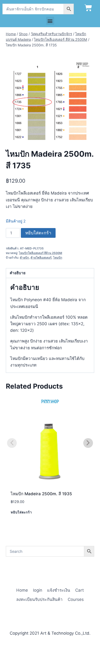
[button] (50, 21)
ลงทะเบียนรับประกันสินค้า (39, 599)
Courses (76, 599)
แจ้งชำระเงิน (58, 590)
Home (22, 590)
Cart (79, 590)
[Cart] (88, 8)
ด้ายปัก (24, 257)
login (37, 590)
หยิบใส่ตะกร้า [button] (21, 512)
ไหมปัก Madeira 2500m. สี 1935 (41, 493)
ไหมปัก (57, 257)
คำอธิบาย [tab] (17, 273)
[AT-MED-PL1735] (50, 95)
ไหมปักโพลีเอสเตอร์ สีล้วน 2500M (40, 253)
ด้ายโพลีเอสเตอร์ (41, 257)
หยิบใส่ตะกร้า (38, 232)
